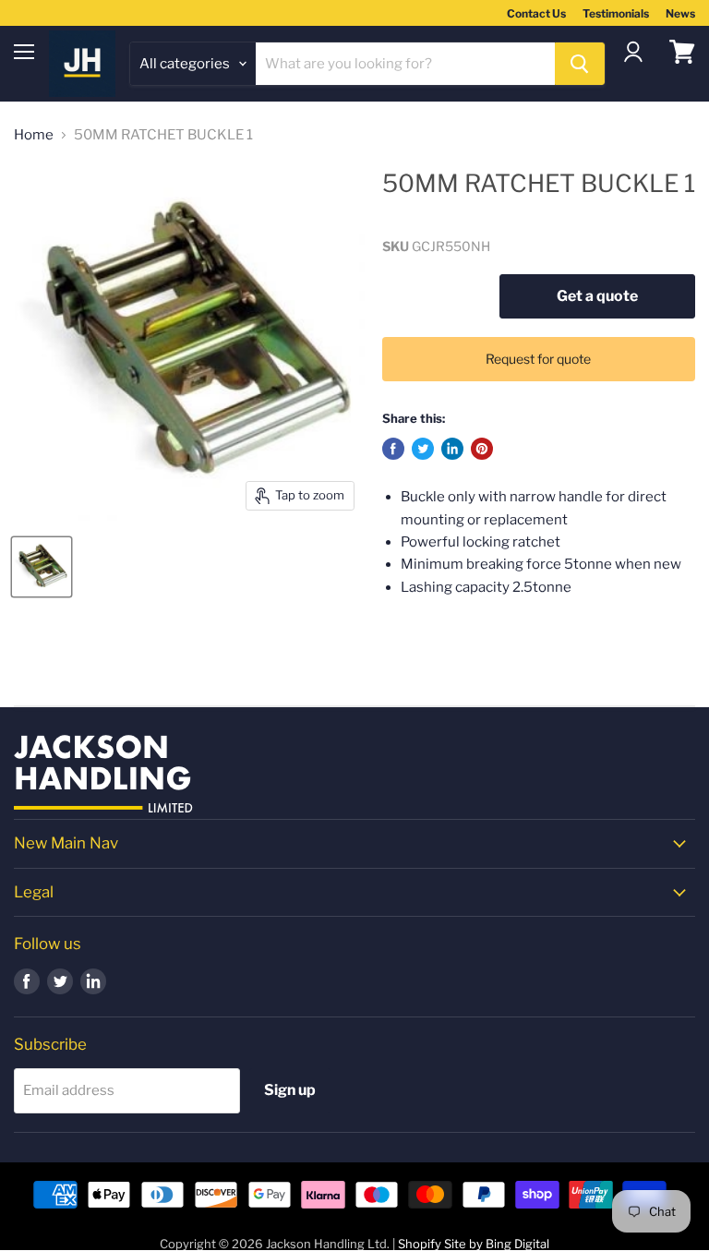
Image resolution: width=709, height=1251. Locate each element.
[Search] (580, 63)
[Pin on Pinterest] (482, 449)
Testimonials (616, 13)
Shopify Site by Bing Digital (473, 1243)
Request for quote (538, 359)
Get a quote (597, 296)
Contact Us (536, 13)
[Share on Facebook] (393, 449)
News (680, 13)
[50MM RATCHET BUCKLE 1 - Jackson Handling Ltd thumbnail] (41, 566)
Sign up (290, 1090)
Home (34, 135)
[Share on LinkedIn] (452, 449)
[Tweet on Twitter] (423, 449)
